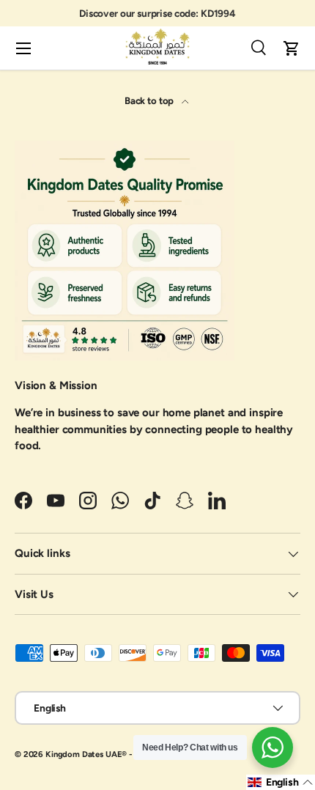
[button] (291, 48)
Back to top (150, 100)
